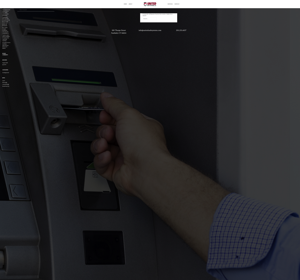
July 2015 (4, 64)
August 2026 (5, 62)
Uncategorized (5, 72)
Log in (3, 80)
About (130, 4)
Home (125, 4)
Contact (177, 4)
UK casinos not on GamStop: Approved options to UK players (6, 45)
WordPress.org (5, 86)
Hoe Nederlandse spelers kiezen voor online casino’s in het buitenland (6, 12)
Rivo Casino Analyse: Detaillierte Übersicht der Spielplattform (5, 30)
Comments (5, 84)
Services (170, 4)
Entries (4, 82)
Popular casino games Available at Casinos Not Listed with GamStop (6, 37)
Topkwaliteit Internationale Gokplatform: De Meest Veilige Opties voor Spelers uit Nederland (6, 21)
